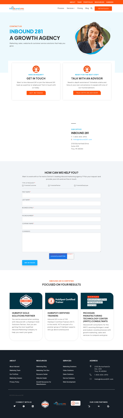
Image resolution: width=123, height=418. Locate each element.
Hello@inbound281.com (82, 139)
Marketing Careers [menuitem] (16, 378)
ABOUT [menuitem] (72, 2)
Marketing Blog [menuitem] (41, 366)
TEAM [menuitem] (79, 2)
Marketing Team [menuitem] (15, 370)
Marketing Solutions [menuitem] (69, 366)
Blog (87, 8)
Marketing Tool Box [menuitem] (42, 370)
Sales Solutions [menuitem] (68, 374)
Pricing (80, 8)
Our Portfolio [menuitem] (14, 374)
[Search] (91, 8)
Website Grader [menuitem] (41, 378)
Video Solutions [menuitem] (68, 370)
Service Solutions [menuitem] (69, 378)
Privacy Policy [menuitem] (14, 382)
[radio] (35, 186)
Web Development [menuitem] (69, 382)
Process (61, 8)
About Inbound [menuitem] (14, 366)
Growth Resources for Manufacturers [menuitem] (43, 383)
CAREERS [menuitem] (109, 2)
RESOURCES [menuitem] (99, 2)
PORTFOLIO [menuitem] (88, 2)
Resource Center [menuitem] (42, 374)
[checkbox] (61, 187)
